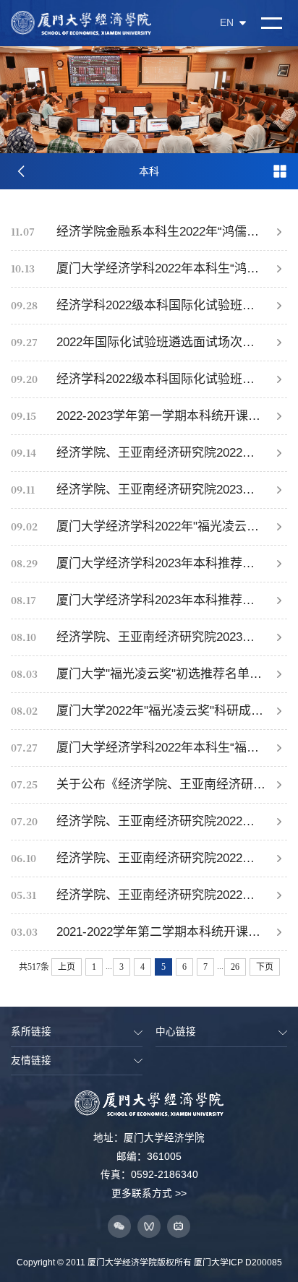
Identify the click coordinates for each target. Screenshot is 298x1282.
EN (227, 23)
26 (235, 967)
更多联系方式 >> (149, 1193)
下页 (264, 967)
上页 (66, 967)
